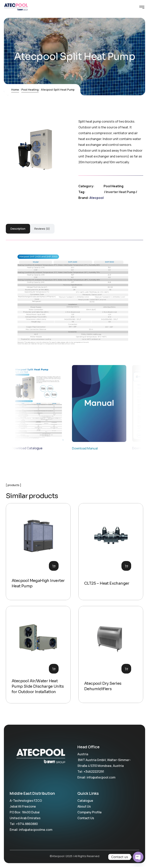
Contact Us (85, 818)
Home (15, 89)
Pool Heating (30, 89)
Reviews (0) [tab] (42, 228)
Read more (54, 566)
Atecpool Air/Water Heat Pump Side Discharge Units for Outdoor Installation (38, 686)
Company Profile (89, 812)
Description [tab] (17, 228)
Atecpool (96, 198)
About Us (84, 806)
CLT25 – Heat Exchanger (106, 583)
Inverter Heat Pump (120, 192)
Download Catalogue (27, 448)
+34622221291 (94, 771)
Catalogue (85, 800)
